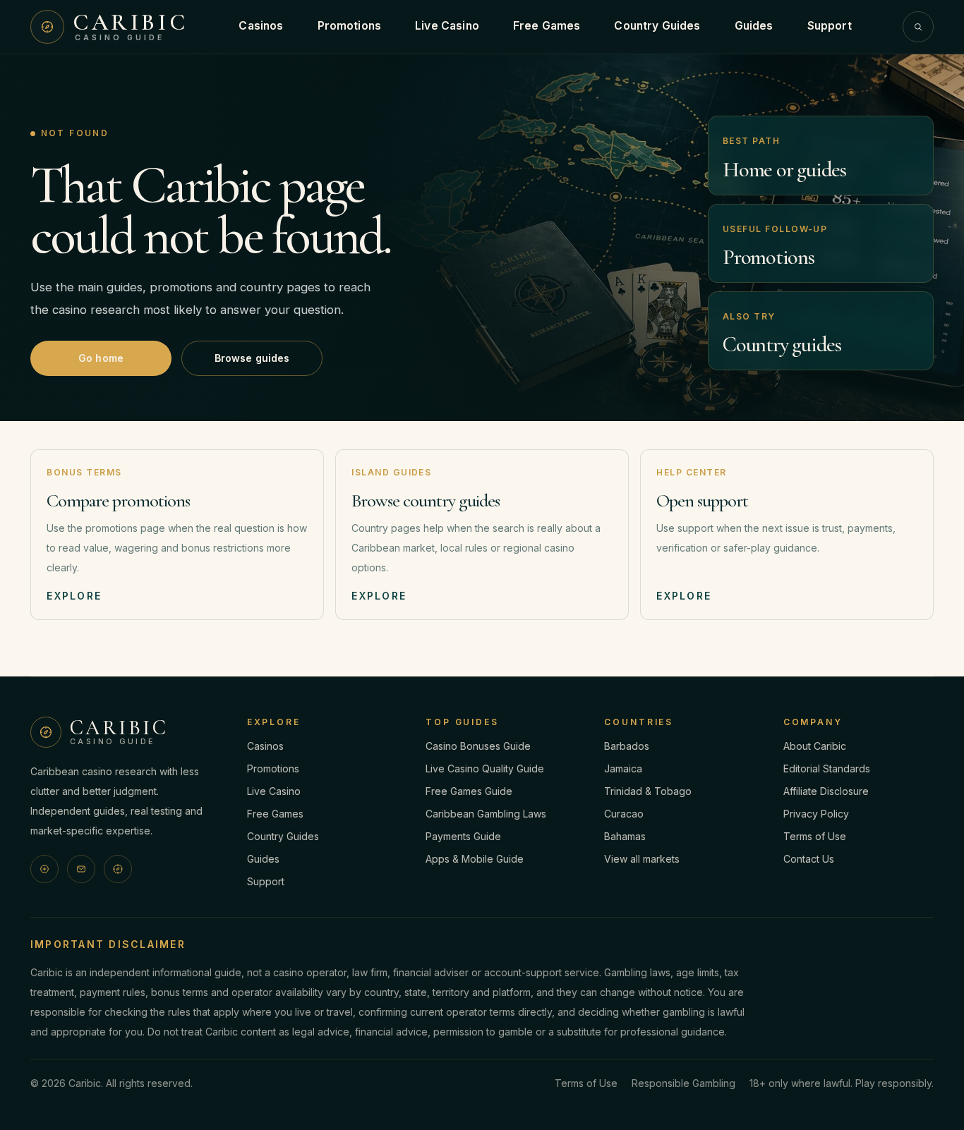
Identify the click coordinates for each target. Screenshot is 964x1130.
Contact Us (808, 859)
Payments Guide (463, 836)
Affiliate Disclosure (826, 791)
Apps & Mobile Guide (475, 859)
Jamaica (623, 768)
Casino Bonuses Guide (478, 746)
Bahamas (625, 836)
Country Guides (657, 25)
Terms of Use (814, 836)
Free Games (547, 25)
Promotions (350, 25)
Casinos (261, 25)
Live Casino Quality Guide (485, 768)
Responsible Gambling (683, 1083)
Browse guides (252, 358)
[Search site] (918, 26)
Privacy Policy (816, 814)
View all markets (642, 859)
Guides (754, 25)
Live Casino (447, 25)
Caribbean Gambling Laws (486, 814)
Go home (100, 358)
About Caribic (814, 746)
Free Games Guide (469, 791)
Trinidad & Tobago (648, 791)
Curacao (624, 814)
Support (829, 25)
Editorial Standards (826, 768)
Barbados (626, 746)
